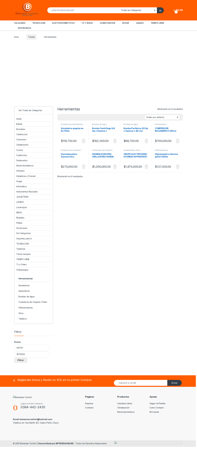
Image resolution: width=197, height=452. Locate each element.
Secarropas (21, 228)
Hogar (19, 181)
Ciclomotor (21, 139)
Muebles (20, 217)
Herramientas (77, 124)
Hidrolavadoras (161, 150)
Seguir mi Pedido (158, 403)
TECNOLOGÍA (38, 23)
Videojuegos (22, 270)
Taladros (22, 318)
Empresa (89, 403)
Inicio (16, 37)
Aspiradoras (24, 291)
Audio (19, 119)
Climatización (22, 144)
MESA (19, 212)
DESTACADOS (24, 28)
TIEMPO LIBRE (157, 23)
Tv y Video (21, 264)
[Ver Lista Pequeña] (74, 117)
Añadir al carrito (82, 140)
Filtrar (21, 360)
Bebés (19, 124)
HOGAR (125, 23)
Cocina (19, 150)
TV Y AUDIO (87, 23)
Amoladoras (66, 124)
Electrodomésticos (25, 165)
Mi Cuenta (154, 412)
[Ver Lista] (70, 117)
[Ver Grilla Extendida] (65, 117)
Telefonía (20, 249)
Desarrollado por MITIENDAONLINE (56, 443)
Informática (21, 186)
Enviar (174, 383)
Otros (138, 150)
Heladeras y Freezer (26, 176)
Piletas (19, 223)
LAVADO (140, 23)
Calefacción (21, 134)
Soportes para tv (24, 238)
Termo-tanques (23, 254)
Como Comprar (157, 407)
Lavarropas (21, 207)
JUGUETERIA (22, 197)
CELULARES (19, 23)
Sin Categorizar (23, 233)
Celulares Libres (124, 403)
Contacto (89, 407)
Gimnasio (20, 171)
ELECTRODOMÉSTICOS (63, 23)
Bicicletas (20, 129)
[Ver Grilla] (61, 117)
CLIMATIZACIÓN (107, 23)
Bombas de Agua (99, 124)
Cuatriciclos (21, 155)
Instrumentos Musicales (27, 191)
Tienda (31, 37)
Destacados (22, 160)
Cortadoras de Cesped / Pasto (71, 151)
